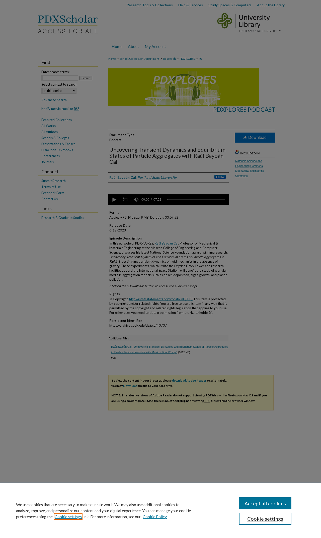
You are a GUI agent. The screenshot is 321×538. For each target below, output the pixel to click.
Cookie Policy (155, 516)
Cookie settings (68, 516)
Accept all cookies (265, 503)
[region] (160, 510)
